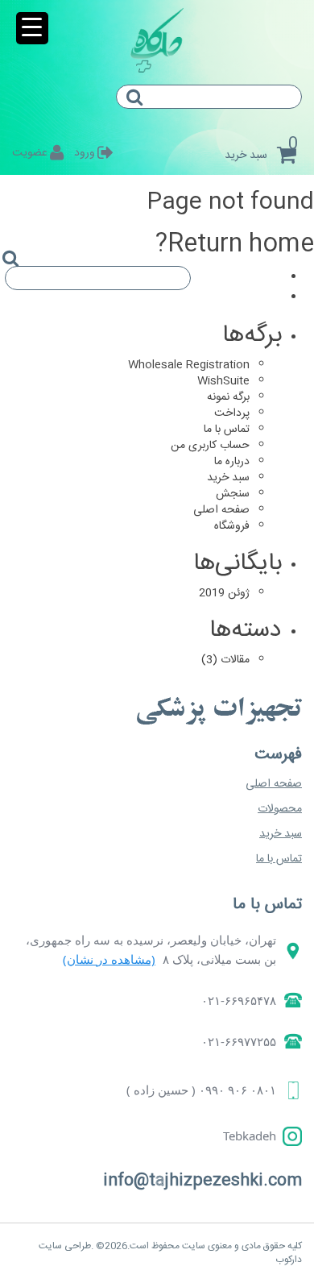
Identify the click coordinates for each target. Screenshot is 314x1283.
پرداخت (232, 413)
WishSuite (223, 381)
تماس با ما (227, 429)
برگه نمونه (228, 397)
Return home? (234, 244)
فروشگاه (232, 526)
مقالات (235, 660)
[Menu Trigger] (32, 28)
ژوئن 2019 (224, 593)
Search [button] (141, 111)
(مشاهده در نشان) (109, 959)
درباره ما (232, 461)
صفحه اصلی (221, 510)
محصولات (280, 809)
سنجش (233, 494)
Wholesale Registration (189, 365)
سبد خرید (228, 478)
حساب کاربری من (210, 445)
